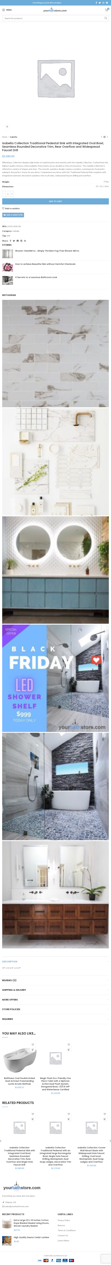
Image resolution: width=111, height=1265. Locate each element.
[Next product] (107, 137)
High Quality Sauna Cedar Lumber (31, 1237)
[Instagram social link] (103, 3)
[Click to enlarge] (7, 126)
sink (8, 235)
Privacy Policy (64, 1220)
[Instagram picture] (55, 353)
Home (5, 137)
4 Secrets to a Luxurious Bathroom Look (36, 277)
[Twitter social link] (100, 3)
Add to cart (55, 201)
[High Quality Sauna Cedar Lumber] (7, 1241)
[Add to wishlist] (32, 1044)
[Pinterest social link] (107, 3)
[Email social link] (18, 241)
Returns (61, 1225)
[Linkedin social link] (25, 241)
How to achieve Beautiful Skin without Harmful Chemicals (45, 264)
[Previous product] (101, 137)
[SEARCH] (106, 18)
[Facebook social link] (96, 3)
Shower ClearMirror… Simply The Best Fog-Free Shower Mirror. (47, 250)
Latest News (63, 1240)
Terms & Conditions (67, 1230)
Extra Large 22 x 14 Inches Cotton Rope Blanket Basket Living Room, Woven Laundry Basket (31, 1223)
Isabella (13, 137)
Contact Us (63, 1235)
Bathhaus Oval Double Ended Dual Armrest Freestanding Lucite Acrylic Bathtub (19, 1081)
